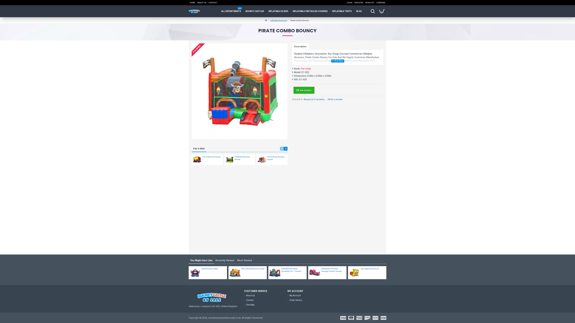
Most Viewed (244, 260)
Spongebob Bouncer (370, 269)
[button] (282, 149)
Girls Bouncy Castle (209, 269)
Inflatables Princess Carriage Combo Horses (331, 270)
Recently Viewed (224, 260)
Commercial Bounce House (275, 158)
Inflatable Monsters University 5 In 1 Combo (291, 270)
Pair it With (199, 148)
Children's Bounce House (242, 158)
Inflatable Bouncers (278, 20)
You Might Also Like (201, 260)
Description (300, 46)
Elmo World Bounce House (252, 269)
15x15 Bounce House (211, 157)
